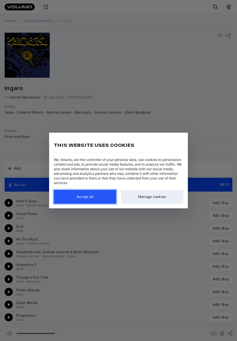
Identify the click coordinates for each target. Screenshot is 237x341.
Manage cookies (152, 196)
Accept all (85, 196)
